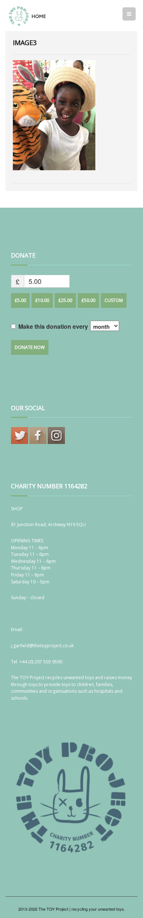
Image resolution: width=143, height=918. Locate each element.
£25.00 (65, 300)
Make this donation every (53, 326)
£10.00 (42, 300)
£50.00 (88, 300)
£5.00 (20, 300)
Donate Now (30, 347)
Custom (113, 300)
